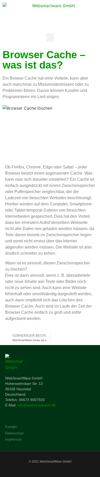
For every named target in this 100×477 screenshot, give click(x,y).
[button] (50, 37)
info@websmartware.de (36, 405)
